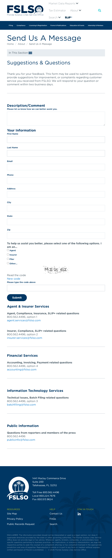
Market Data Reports (62, 3)
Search (53, 17)
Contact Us (56, 513)
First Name (12, 134)
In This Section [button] (19, 52)
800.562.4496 (51, 492)
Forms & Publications (58, 25)
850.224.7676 (47, 495)
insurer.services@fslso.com (24, 337)
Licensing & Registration (38, 25)
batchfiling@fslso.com (21, 404)
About (74, 10)
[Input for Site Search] (99, 10)
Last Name (12, 147)
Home (10, 44)
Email (10, 161)
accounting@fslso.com (21, 369)
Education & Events (77, 25)
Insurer (13, 255)
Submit (17, 297)
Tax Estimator (57, 10)
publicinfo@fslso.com (21, 439)
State (10, 216)
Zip (8, 230)
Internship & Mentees (95, 25)
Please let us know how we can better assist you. (32, 109)
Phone (10, 175)
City (9, 202)
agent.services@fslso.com (24, 320)
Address (11, 188)
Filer (11, 259)
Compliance (21, 25)
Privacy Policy (15, 518)
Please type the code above (21, 282)
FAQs (53, 518)
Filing (11, 25)
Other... (13, 263)
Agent (12, 250)
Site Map (12, 513)
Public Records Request (21, 524)
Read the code (16, 275)
